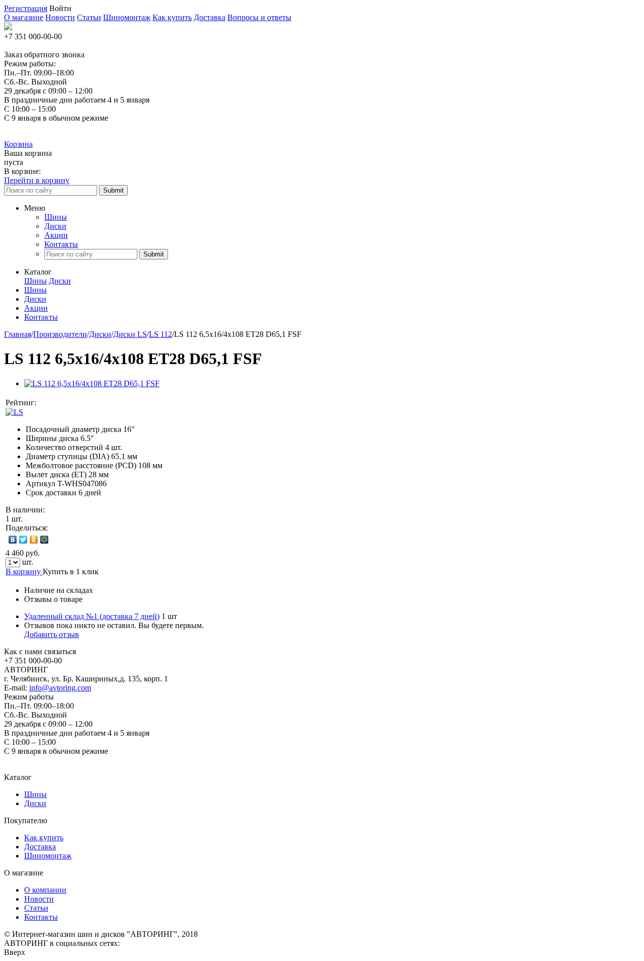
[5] (88, 403)
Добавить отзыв (51, 634)
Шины (55, 217)
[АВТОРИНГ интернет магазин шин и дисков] (8, 27)
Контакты (61, 244)
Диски (55, 226)
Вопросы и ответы (259, 17)
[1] (47, 403)
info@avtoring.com (60, 687)
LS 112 (160, 334)
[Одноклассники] (34, 539)
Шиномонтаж (126, 17)
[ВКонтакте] (13, 539)
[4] (77, 403)
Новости (60, 17)
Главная (17, 334)
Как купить (172, 17)
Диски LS (130, 334)
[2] (57, 403)
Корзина (18, 144)
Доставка (209, 17)
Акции (56, 235)
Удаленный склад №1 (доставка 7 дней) (91, 616)
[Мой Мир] (44, 539)
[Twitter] (23, 539)
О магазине (23, 17)
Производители (60, 334)
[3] (67, 403)
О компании (45, 890)
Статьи (89, 17)
